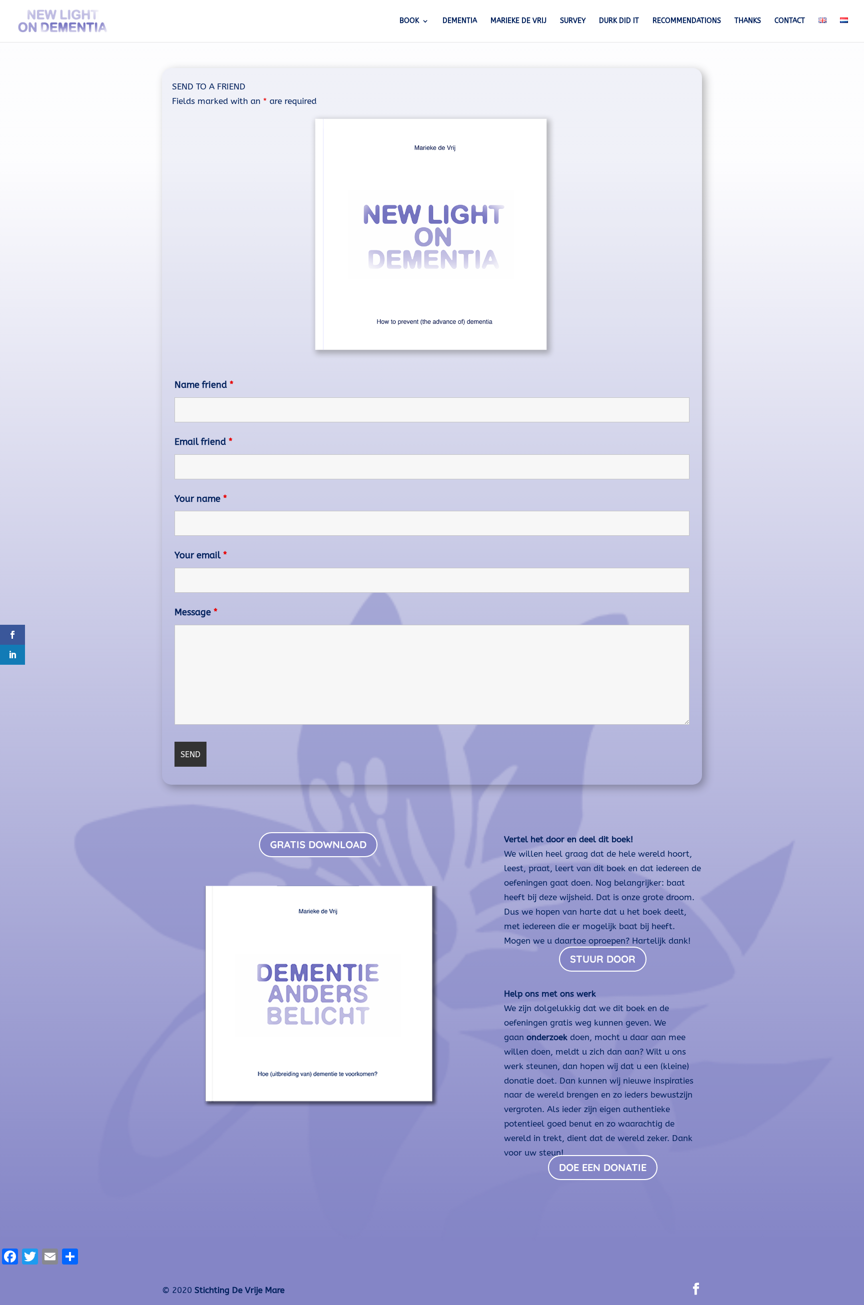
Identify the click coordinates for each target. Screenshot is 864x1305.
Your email (200, 555)
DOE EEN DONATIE (602, 1167)
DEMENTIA (459, 21)
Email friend (203, 441)
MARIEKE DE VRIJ (518, 21)
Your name (200, 498)
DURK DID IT (619, 21)
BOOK (409, 21)
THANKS (747, 21)
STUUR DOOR (603, 959)
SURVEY (573, 21)
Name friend (204, 384)
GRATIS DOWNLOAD (318, 844)
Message (196, 612)
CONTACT (789, 21)
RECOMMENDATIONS (686, 21)
